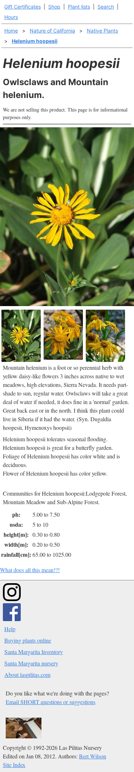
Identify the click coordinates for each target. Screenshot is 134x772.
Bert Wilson (92, 756)
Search (106, 7)
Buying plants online (27, 640)
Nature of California (52, 31)
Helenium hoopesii (35, 41)
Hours (11, 17)
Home (11, 31)
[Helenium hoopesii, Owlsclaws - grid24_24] (105, 336)
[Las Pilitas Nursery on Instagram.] (12, 599)
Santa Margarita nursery (31, 663)
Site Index (14, 764)
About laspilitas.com (27, 674)
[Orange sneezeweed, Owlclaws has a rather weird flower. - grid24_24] (63, 335)
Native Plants (102, 31)
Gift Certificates (22, 7)
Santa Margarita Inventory (33, 651)
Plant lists (79, 7)
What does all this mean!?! (30, 570)
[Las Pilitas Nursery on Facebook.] (12, 619)
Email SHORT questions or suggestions (50, 701)
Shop (54, 7)
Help (9, 629)
